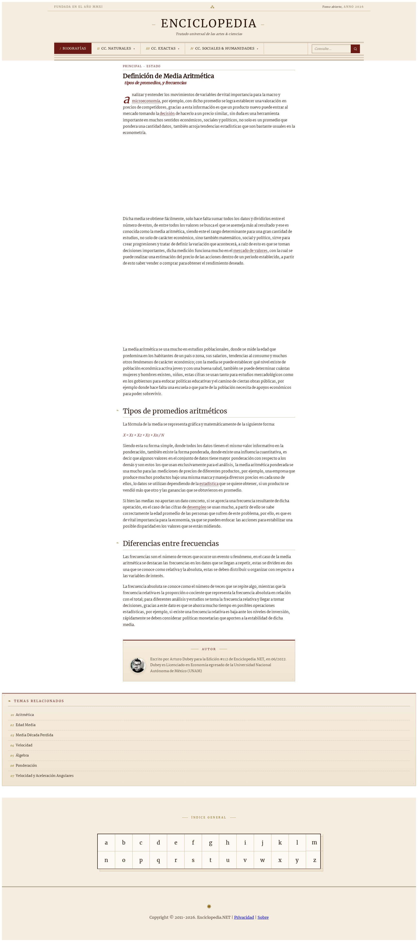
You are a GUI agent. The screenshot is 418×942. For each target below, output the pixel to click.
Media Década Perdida (34, 735)
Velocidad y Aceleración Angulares (45, 776)
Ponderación (26, 766)
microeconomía (146, 101)
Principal (132, 66)
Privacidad (244, 917)
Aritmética (25, 715)
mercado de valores (250, 251)
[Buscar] (355, 48)
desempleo (196, 507)
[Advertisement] (209, 176)
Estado (154, 66)
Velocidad (24, 745)
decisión (167, 114)
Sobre (263, 917)
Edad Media (26, 725)
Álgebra (22, 755)
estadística (208, 484)
